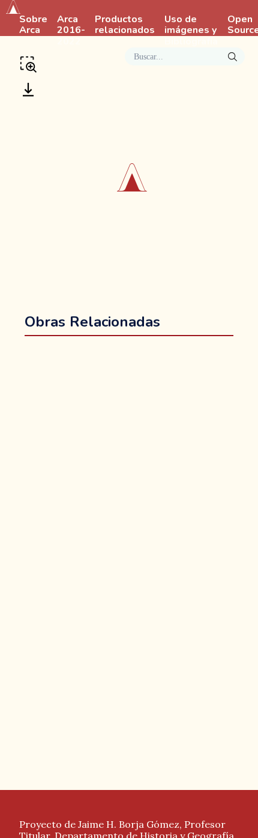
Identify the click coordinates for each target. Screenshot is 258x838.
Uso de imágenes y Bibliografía (191, 30)
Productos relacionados (125, 25)
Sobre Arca (33, 25)
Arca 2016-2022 (71, 30)
